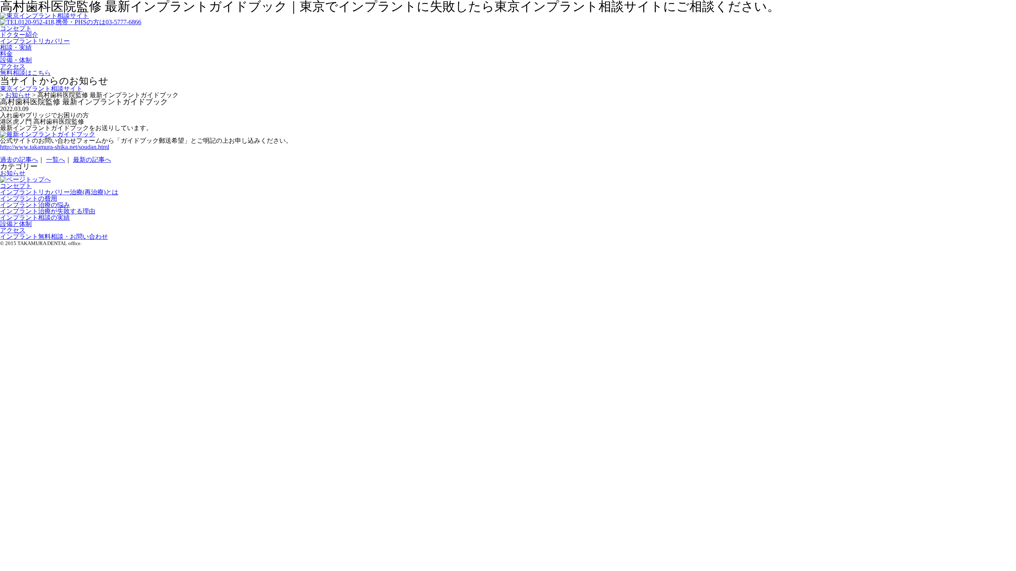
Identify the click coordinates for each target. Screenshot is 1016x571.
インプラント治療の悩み (35, 204)
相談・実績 (16, 47)
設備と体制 (16, 223)
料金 (6, 53)
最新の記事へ (92, 159)
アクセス (12, 66)
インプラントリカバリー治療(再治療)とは (59, 192)
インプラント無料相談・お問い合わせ (54, 236)
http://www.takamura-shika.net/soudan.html (54, 147)
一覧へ (55, 159)
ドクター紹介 (19, 34)
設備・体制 (16, 60)
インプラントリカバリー (35, 41)
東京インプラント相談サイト (41, 88)
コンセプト (16, 28)
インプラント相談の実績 (35, 217)
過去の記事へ (19, 159)
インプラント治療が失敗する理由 (47, 211)
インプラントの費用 (28, 198)
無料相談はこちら (25, 72)
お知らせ (12, 173)
